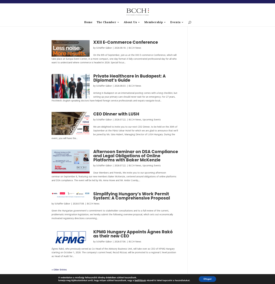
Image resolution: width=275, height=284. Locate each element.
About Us (130, 22)
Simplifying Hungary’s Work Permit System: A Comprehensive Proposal (131, 196)
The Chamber (106, 22)
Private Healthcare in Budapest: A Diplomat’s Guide (129, 78)
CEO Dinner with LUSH (116, 114)
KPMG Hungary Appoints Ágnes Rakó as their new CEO (133, 234)
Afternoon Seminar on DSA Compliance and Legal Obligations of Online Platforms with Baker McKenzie (135, 156)
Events (175, 22)
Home (88, 22)
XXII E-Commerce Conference (125, 42)
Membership (153, 22)
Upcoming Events (151, 119)
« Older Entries (59, 269)
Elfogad (207, 278)
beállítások (140, 280)
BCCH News (135, 47)
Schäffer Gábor (104, 47)
